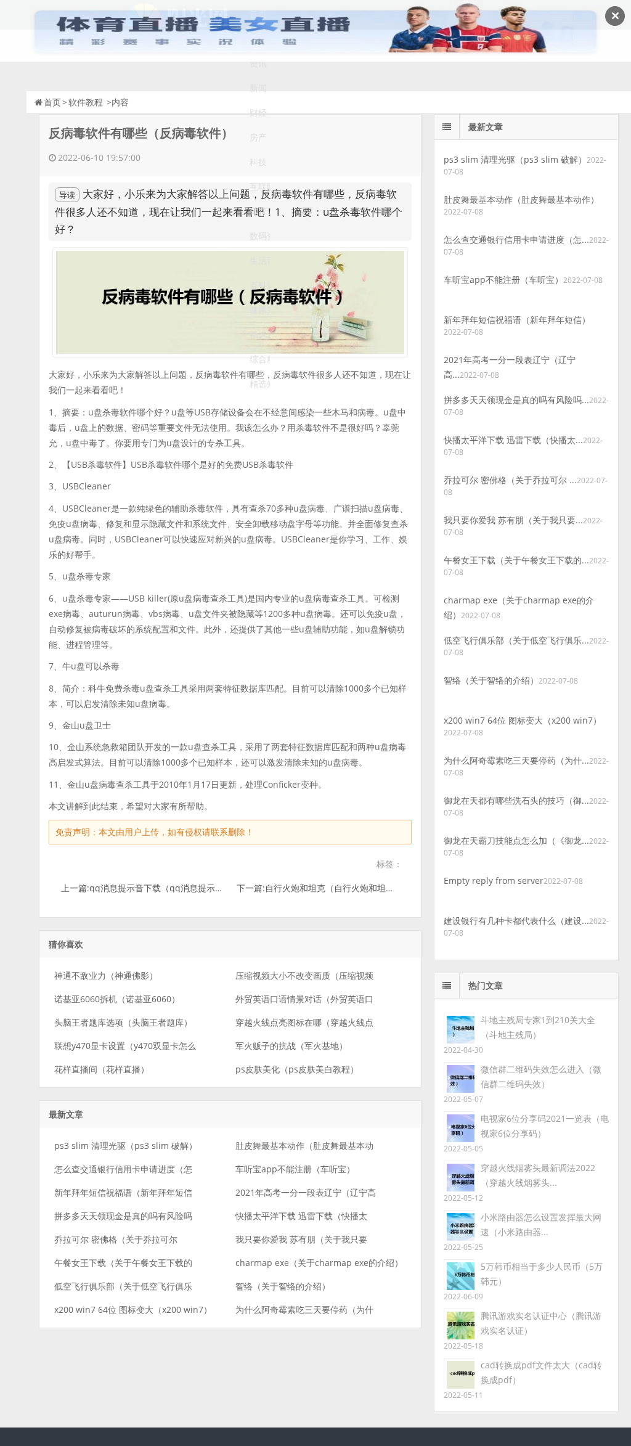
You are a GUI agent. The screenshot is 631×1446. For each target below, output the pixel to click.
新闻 (258, 88)
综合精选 (260, 359)
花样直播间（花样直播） (101, 1069)
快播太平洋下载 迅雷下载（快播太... (513, 440)
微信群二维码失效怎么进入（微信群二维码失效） (541, 1076)
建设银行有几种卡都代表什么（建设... (516, 920)
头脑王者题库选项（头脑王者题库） (123, 1022)
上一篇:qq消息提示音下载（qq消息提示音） (146, 888)
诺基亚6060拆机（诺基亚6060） (117, 999)
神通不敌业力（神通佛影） (106, 975)
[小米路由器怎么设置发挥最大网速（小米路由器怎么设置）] (459, 1224)
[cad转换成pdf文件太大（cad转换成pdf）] (459, 1372)
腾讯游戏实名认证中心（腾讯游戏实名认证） (541, 1323)
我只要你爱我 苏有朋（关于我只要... (513, 520)
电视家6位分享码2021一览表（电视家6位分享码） (545, 1126)
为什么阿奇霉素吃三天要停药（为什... (516, 760)
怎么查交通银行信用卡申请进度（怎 (123, 1169)
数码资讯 (260, 236)
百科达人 (260, 285)
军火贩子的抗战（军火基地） (291, 1046)
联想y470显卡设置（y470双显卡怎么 (125, 1046)
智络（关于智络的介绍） (282, 1286)
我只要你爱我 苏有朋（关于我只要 (301, 1239)
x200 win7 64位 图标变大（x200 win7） (133, 1309)
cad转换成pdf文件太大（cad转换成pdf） (541, 1372)
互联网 (260, 186)
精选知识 (260, 384)
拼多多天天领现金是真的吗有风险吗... (516, 400)
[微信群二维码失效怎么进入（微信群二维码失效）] (459, 1076)
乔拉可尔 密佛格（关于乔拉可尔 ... (510, 480)
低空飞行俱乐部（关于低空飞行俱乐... (516, 640)
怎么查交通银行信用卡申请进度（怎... (516, 239)
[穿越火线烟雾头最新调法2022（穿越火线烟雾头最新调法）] (459, 1175)
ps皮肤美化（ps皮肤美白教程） (297, 1069)
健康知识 (260, 310)
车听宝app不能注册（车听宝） (295, 1169)
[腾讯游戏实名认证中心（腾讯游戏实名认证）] (459, 1323)
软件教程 (85, 102)
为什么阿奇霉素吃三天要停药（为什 (304, 1309)
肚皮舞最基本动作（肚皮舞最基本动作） (521, 199)
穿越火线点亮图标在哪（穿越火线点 (304, 1022)
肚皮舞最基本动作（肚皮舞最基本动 (304, 1145)
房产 (258, 137)
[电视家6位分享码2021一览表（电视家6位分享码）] (459, 1125)
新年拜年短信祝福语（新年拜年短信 (123, 1192)
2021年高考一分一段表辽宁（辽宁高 (305, 1192)
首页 (52, 102)
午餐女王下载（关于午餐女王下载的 (123, 1262)
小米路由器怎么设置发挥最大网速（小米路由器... (541, 1224)
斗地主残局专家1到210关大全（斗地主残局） (538, 1027)
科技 (258, 162)
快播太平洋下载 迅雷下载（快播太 (301, 1216)
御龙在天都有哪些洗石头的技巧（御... (516, 800)
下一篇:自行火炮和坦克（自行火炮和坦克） (320, 888)
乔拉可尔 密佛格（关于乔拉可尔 (115, 1239)
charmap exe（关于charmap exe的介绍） (319, 1262)
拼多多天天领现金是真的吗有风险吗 (123, 1216)
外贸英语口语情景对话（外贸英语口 (304, 999)
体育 (258, 211)
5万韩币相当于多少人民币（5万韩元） (542, 1273)
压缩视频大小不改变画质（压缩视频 (304, 975)
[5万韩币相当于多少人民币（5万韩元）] (459, 1273)
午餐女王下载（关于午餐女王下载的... (516, 560)
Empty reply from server (493, 880)
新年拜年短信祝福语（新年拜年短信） (517, 319)
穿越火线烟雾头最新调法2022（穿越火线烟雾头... (538, 1175)
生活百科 (260, 260)
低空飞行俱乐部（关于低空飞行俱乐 (123, 1286)
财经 (258, 112)
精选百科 (260, 334)
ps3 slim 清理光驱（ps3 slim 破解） (125, 1145)
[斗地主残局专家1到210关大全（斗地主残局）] (459, 1027)
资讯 (258, 63)
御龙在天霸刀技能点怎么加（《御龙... (516, 840)
